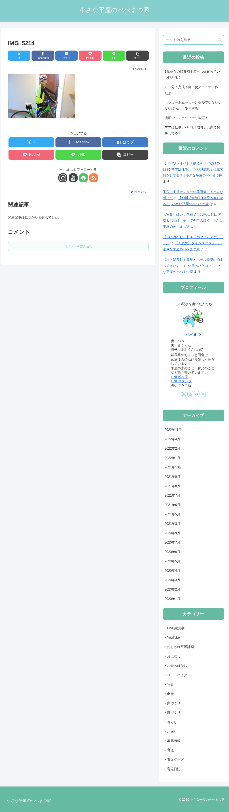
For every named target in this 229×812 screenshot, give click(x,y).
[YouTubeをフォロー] (73, 177)
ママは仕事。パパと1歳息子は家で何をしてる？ (192, 130)
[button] (137, 56)
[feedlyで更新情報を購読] (83, 177)
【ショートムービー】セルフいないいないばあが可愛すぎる (193, 105)
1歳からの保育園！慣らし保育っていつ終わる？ (192, 74)
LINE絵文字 (179, 377)
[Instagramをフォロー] (62, 177)
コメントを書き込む (78, 246)
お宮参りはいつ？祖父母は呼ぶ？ (188, 214)
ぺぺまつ (193, 334)
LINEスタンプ (181, 381)
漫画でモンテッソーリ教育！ (186, 118)
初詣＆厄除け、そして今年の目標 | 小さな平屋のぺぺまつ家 (193, 220)
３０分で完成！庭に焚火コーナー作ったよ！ (193, 90)
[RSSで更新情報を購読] (93, 177)
